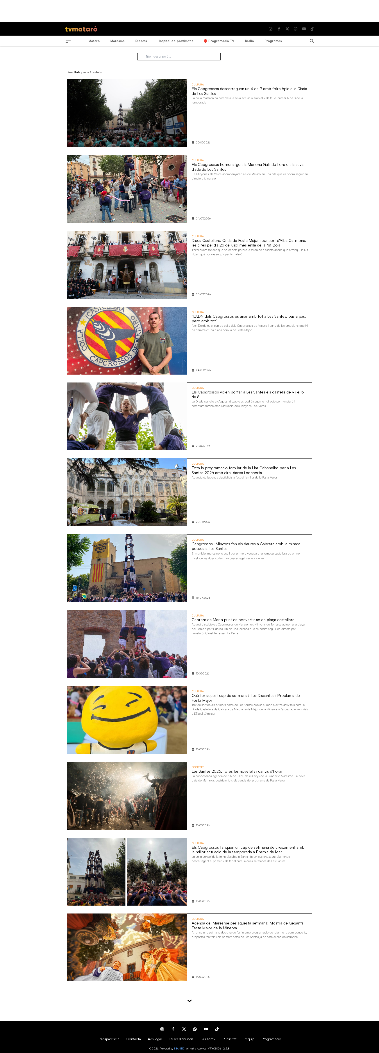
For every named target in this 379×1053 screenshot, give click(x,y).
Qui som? (207, 1039)
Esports (141, 41)
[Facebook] (279, 29)
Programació (271, 1039)
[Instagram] (271, 29)
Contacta (133, 1039)
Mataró (94, 41)
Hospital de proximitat (175, 41)
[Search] (311, 40)
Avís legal (155, 1039)
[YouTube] (304, 29)
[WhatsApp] (296, 29)
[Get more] (189, 1000)
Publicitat (229, 1039)
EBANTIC (179, 1048)
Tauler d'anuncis (181, 1039)
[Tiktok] (312, 29)
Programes (273, 41)
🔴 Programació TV (219, 41)
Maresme (117, 41)
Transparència (108, 1039)
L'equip (248, 1039)
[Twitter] (287, 29)
